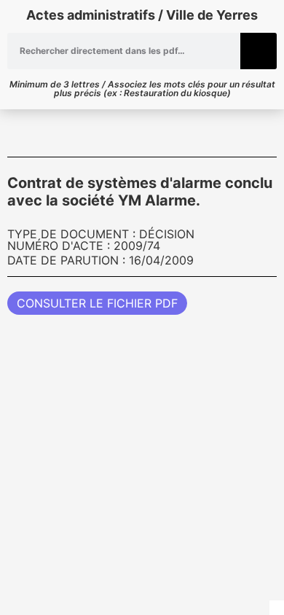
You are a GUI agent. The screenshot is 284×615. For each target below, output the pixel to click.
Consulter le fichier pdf (97, 303)
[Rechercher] (258, 51)
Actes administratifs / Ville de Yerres (142, 15)
